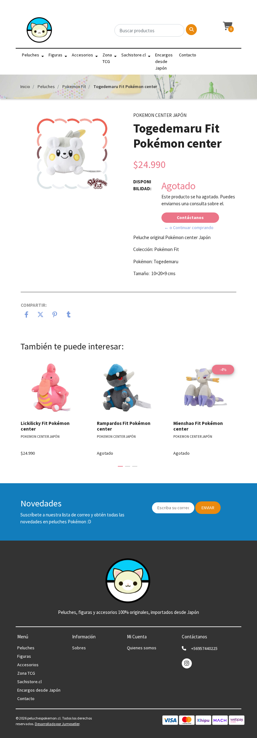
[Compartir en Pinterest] (54, 315)
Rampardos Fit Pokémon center (123, 426)
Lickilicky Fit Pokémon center (45, 426)
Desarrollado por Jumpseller (57, 723)
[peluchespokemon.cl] (39, 31)
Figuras (55, 55)
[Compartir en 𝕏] (40, 315)
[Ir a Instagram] (187, 663)
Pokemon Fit (74, 86)
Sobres (79, 648)
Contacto (187, 55)
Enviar (208, 507)
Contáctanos (190, 217)
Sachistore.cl (133, 55)
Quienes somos (141, 648)
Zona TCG (107, 58)
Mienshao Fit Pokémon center (198, 426)
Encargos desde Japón (164, 61)
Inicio (25, 86)
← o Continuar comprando (188, 227)
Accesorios (82, 55)
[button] (227, 26)
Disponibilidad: (142, 185)
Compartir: (34, 305)
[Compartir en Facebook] (26, 315)
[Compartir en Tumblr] (69, 315)
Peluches (30, 55)
